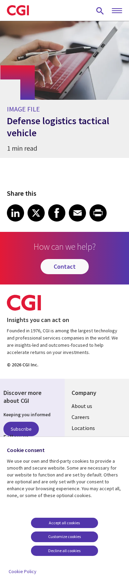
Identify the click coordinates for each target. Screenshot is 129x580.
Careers (80, 416)
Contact (65, 266)
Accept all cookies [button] (64, 522)
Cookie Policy (22, 571)
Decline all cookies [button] (64, 550)
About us (82, 405)
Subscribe (21, 429)
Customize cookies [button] (64, 536)
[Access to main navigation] (117, 11)
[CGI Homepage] (18, 10)
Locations (83, 428)
